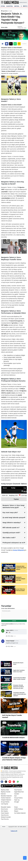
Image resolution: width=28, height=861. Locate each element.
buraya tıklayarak (18, 550)
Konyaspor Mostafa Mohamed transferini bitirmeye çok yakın (18, 686)
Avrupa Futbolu (5, 802)
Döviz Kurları (4, 809)
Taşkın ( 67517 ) (10, 630)
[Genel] (14, 705)
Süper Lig (16, 800)
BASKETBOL (9, 6)
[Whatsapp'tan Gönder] (15, 43)
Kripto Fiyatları (5, 813)
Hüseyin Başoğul (10, 640)
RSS (4, 826)
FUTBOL (3, 6)
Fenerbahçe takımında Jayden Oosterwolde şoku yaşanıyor (19, 694)
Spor (15, 796)
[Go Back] (25, 858)
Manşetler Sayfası (6, 807)
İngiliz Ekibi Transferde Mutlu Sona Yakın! (19, 671)
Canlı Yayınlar (4, 804)
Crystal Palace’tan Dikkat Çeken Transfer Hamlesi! (19, 678)
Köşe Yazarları (18, 790)
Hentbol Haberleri (6, 798)
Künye (16, 807)
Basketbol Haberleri (6, 796)
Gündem (16, 794)
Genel (10, 11)
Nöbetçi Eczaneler (6, 817)
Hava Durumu (5, 815)
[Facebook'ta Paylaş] (6, 43)
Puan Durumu (5, 819)
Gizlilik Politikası (18, 809)
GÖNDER (14, 620)
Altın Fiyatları (4, 811)
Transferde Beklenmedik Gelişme (13, 737)
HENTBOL (16, 6)
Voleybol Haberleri (6, 800)
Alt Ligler (16, 802)
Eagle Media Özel (19, 792)
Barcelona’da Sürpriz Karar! (18, 663)
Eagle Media (5, 11)
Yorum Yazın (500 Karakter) (8, 608)
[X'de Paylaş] (11, 43)
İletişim (16, 811)
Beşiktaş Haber (5, 790)
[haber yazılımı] (14, 831)
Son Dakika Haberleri (20, 813)
